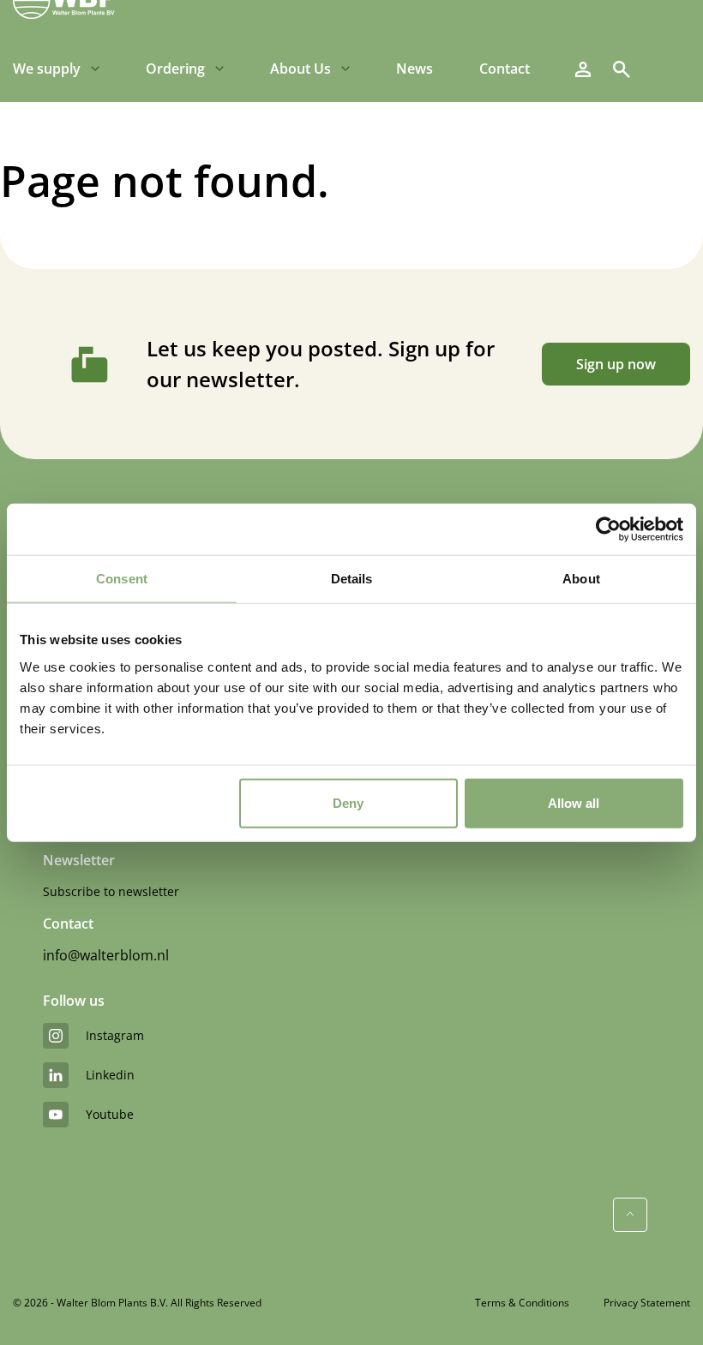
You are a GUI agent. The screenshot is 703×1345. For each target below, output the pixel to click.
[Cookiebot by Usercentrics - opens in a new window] (608, 529)
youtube (110, 1114)
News (414, 68)
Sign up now (616, 364)
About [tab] (581, 578)
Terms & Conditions (522, 1302)
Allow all (573, 802)
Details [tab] (352, 578)
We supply (47, 68)
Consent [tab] (121, 578)
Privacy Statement (647, 1302)
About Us (300, 68)
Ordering (175, 68)
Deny (348, 802)
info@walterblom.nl (106, 955)
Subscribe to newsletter (111, 891)
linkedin (110, 1075)
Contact (504, 68)
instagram (115, 1035)
